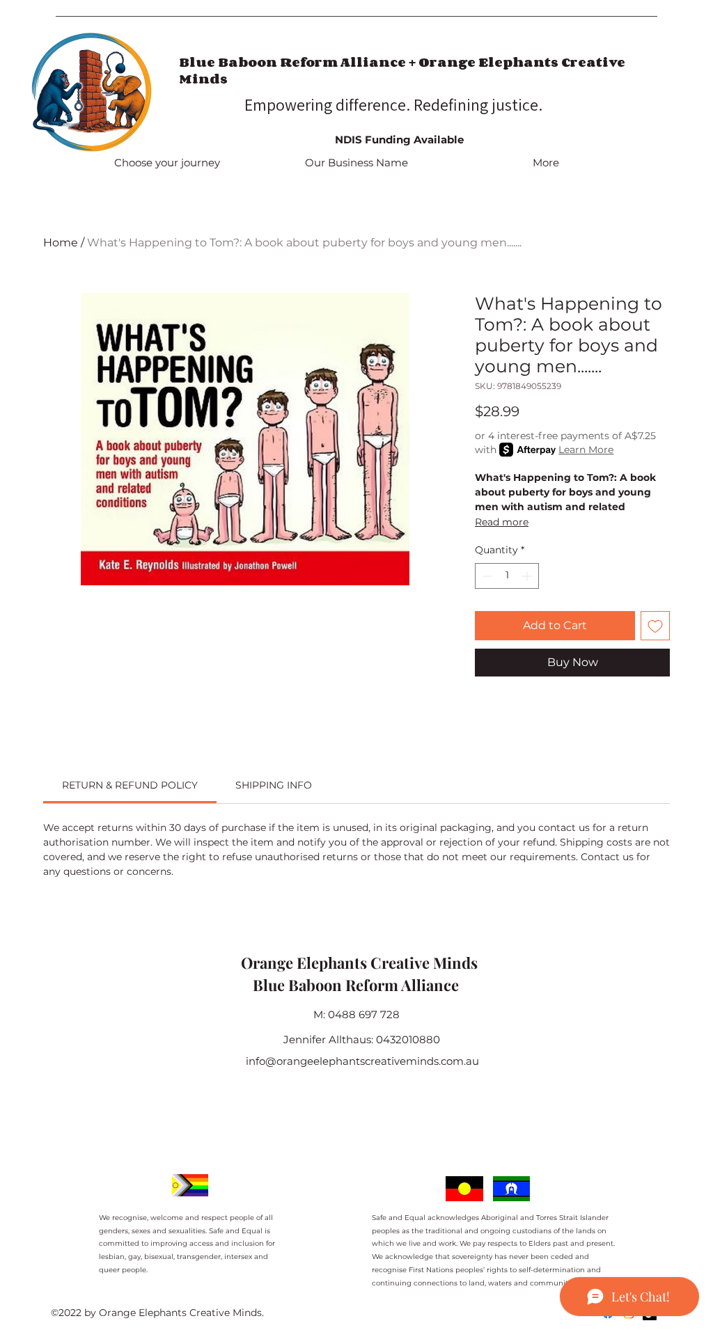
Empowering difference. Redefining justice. (395, 104)
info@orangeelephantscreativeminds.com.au (362, 1061)
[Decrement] (485, 576)
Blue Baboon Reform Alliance (356, 984)
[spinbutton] (506, 576)
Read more (501, 522)
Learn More (585, 449)
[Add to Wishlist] (655, 625)
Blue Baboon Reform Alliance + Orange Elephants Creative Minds (402, 70)
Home (60, 242)
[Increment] (528, 576)
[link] (130, 785)
